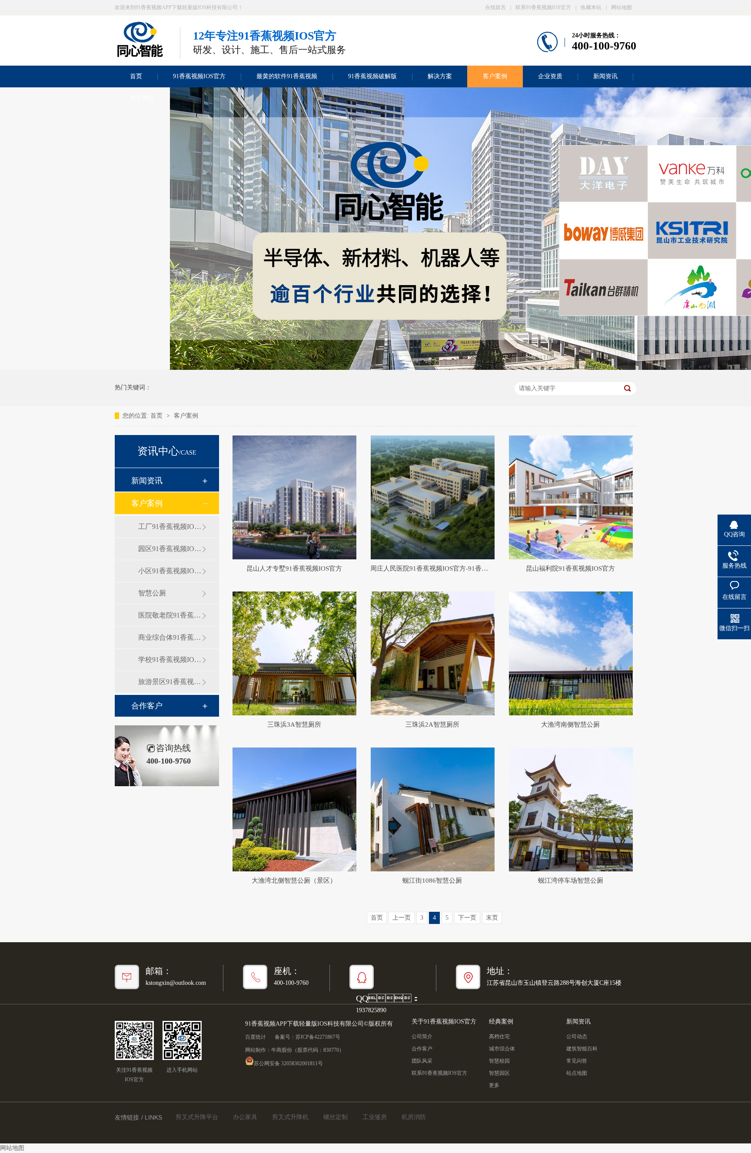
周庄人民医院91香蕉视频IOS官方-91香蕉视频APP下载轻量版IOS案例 (432, 568)
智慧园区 (499, 1073)
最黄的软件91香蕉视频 (286, 76)
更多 (494, 1085)
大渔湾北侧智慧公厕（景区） (294, 880)
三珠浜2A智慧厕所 (432, 724)
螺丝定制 (335, 1117)
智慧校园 (499, 1061)
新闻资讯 (605, 76)
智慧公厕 (152, 593)
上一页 (401, 917)
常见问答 (576, 1061)
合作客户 (147, 705)
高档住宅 (499, 1036)
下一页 (467, 917)
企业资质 (550, 76)
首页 (136, 76)
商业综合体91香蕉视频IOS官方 (170, 637)
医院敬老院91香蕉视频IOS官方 (170, 615)
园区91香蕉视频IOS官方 (170, 548)
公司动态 (576, 1036)
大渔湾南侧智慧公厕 (570, 724)
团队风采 (422, 1061)
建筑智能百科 (582, 1049)
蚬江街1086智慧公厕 (432, 880)
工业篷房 (374, 1117)
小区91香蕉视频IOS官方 (170, 571)
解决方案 (440, 76)
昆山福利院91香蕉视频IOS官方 (570, 568)
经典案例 (501, 1021)
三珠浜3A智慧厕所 (294, 724)
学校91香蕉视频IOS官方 (170, 659)
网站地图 (621, 7)
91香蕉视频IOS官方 (199, 76)
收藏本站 (591, 7)
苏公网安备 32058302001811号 (288, 1062)
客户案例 (495, 76)
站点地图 (576, 1073)
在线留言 (495, 7)
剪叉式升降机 (290, 1117)
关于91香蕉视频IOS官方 (444, 1021)
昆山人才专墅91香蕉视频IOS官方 (294, 568)
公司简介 (422, 1036)
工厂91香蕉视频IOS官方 (170, 526)
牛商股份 (281, 1050)
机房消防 (414, 1117)
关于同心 (142, 98)
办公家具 (245, 1117)
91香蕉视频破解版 (372, 76)
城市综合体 (502, 1049)
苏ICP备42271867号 (318, 1037)
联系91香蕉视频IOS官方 (543, 7)
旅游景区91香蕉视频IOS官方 (170, 681)
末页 (492, 917)
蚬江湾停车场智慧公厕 (570, 880)
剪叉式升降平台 (197, 1117)
